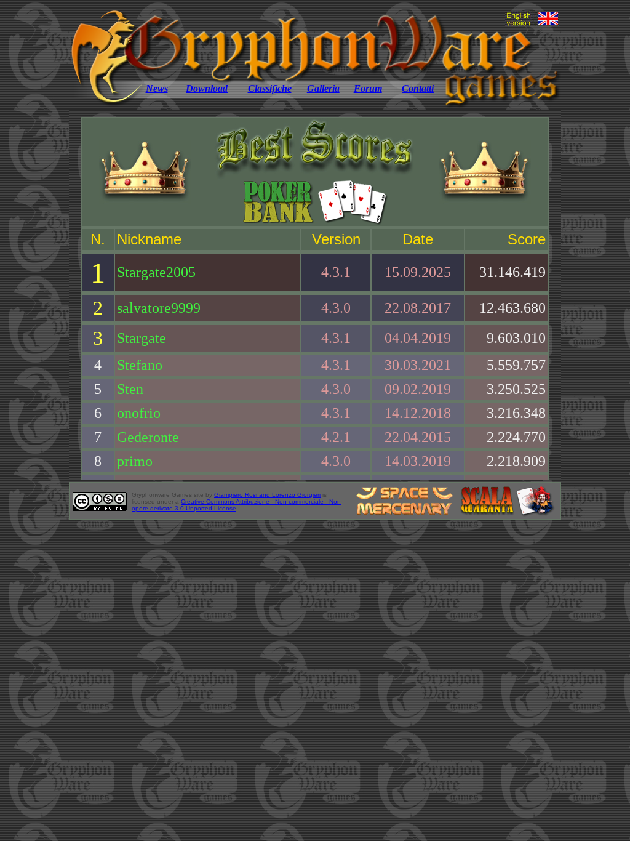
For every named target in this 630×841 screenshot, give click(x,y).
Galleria (323, 88)
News (157, 88)
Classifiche (270, 88)
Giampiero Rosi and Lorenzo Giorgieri (267, 494)
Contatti (418, 88)
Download (207, 88)
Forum (368, 88)
